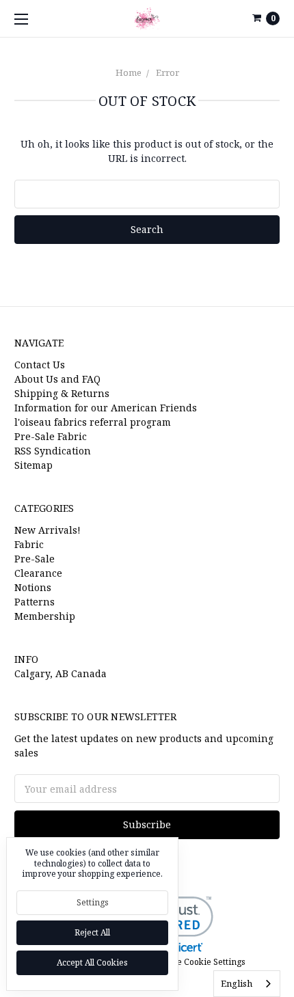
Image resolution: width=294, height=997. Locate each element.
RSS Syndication (52, 450)
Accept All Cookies (92, 962)
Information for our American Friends (105, 407)
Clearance (38, 572)
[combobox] (246, 983)
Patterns (34, 601)
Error (167, 72)
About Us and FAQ (57, 378)
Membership (44, 616)
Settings (93, 902)
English (236, 983)
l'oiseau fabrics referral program (92, 421)
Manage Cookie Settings (197, 962)
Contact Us (39, 364)
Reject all (92, 932)
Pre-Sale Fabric (50, 436)
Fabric (29, 544)
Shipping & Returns (61, 393)
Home (129, 72)
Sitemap (33, 465)
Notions (32, 587)
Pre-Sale (34, 558)
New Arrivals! (47, 529)
